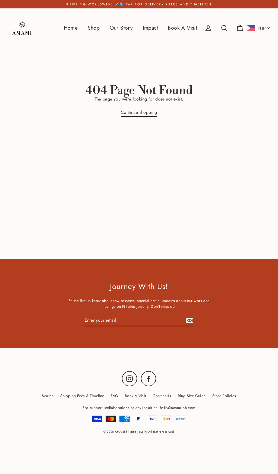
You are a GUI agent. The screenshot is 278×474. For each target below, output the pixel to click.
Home (71, 28)
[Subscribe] (189, 320)
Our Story (121, 28)
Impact (150, 28)
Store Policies (224, 395)
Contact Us (162, 395)
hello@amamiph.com (177, 407)
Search (47, 395)
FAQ (114, 395)
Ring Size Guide (192, 395)
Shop (94, 28)
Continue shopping (139, 112)
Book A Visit (182, 28)
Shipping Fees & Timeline (82, 395)
